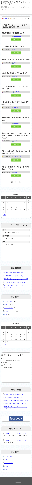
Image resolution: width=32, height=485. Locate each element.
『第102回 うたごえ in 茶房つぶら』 (15, 433)
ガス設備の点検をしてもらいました (15, 73)
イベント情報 (17, 36)
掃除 (15, 62)
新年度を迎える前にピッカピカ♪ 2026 (16, 59)
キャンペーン (17, 107)
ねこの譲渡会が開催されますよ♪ (13, 46)
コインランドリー (18, 76)
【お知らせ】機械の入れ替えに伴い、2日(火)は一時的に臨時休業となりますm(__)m (16, 135)
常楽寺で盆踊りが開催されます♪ (13, 33)
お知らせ (16, 123)
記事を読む (16, 39)
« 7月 (4, 215)
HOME (5, 18)
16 (17, 182)
